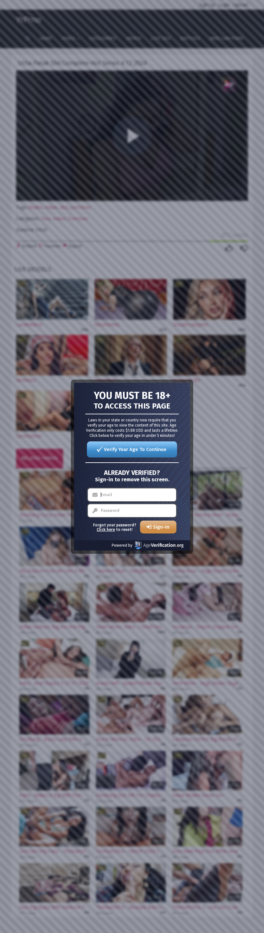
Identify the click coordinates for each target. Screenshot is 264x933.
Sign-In (161, 527)
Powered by (122, 545)
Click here (106, 529)
